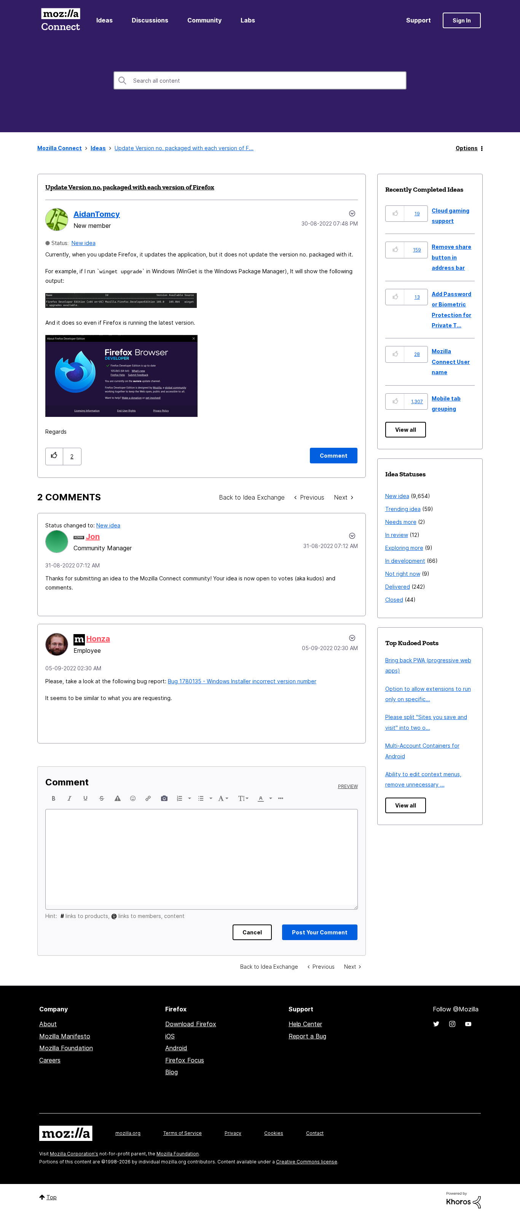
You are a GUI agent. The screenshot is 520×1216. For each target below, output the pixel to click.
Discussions (150, 20)
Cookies (273, 1133)
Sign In (462, 20)
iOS (170, 1036)
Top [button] (51, 1197)
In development (405, 561)
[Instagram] (452, 1024)
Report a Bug (307, 1036)
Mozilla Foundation (66, 1048)
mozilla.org (127, 1133)
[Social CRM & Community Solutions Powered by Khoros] (464, 1199)
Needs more (400, 522)
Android (176, 1048)
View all (405, 429)
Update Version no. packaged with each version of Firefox (129, 187)
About (48, 1024)
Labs (248, 20)
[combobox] (260, 80)
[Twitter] (436, 1024)
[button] (54, 456)
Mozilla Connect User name (451, 361)
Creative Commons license (306, 1162)
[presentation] (53, 798)
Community (204, 20)
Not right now (402, 573)
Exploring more (404, 548)
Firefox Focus (184, 1060)
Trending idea (403, 509)
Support (418, 20)
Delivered (397, 586)
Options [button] (467, 148)
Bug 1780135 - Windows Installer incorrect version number (242, 681)
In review (396, 535)
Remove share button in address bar (451, 257)
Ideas (104, 20)
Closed (394, 599)
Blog (171, 1072)
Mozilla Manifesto (64, 1036)
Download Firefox (190, 1024)
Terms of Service (182, 1133)
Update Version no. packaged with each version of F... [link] (184, 148)
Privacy (233, 1133)
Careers (50, 1060)
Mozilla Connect (60, 20)
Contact (315, 1133)
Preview (348, 786)
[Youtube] (468, 1024)
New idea (84, 243)
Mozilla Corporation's (74, 1154)
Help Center (305, 1024)
